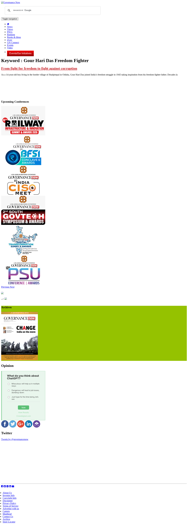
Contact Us (8, 516)
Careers (6, 511)
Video (10, 48)
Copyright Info (9, 498)
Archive (6, 519)
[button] (5, 287)
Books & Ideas (14, 37)
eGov (9, 40)
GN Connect (13, 42)
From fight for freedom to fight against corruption (39, 68)
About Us (7, 492)
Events (10, 45)
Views (10, 29)
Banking (11, 34)
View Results (23, 412)
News (9, 26)
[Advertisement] (26, 461)
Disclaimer (8, 500)
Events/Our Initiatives (20, 53)
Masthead (7, 514)
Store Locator (9, 522)
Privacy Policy (9, 503)
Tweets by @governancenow (14, 439)
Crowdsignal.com (23, 416)
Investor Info (9, 495)
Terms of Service (10, 506)
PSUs (9, 32)
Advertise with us (11, 508)
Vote (23, 407)
